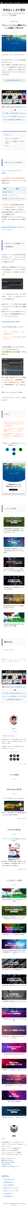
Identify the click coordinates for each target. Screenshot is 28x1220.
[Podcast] (11, 759)
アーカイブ (14, 32)
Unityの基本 (17, 2)
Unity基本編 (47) (8, 1182)
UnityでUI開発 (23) (8, 1185)
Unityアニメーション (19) (10, 1190)
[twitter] (7, 450)
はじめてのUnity (8, 2)
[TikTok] (14, 759)
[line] (20, 450)
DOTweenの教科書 (8, 1160)
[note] (17, 755)
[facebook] (14, 450)
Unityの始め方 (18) (8, 1179)
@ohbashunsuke (6, 1164)
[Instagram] (17, 759)
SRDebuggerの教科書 (9, 1162)
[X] (11, 755)
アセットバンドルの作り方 (12, 138)
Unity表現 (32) (7, 1193)
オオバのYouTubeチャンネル (12, 1166)
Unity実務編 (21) (8, 1196)
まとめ (7, 145)
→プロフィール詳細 (22, 763)
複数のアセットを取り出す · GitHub (12, 392)
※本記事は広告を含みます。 (14, 80)
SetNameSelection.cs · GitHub (11, 321)
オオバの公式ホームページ (9, 1158)
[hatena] (14, 454)
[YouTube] (14, 755)
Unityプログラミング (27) (10, 1188)
